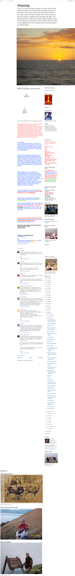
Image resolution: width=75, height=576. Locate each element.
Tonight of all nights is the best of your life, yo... (51, 354)
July (48, 415)
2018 (47, 295)
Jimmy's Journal (23, 334)
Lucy (21, 323)
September (49, 411)
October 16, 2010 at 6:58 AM (24, 306)
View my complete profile (50, 448)
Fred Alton (22, 296)
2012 (47, 308)
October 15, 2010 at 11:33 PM (24, 258)
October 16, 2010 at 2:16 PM (24, 352)
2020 (47, 290)
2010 (47, 312)
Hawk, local (49, 341)
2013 (47, 305)
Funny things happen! (51, 323)
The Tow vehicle (50, 400)
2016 (47, 299)
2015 (47, 301)
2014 (47, 303)
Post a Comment (20, 355)
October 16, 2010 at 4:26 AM (24, 294)
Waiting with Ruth (50, 387)
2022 (47, 286)
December (49, 313)
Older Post (41, 357)
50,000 (48, 377)
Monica (21, 273)
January (49, 428)
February (49, 426)
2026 (47, 278)
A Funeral (49, 375)
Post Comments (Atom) (28, 360)
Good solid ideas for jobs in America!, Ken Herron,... (52, 349)
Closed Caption (50, 345)
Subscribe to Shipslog (49, 90)
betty (21, 250)
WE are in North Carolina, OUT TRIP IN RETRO (51, 397)
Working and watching (51, 385)
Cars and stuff (50, 337)
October (49, 318)
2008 (47, 433)
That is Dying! (50, 379)
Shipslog (23, 5)
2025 (47, 280)
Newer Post (19, 357)
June (48, 417)
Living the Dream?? (51, 339)
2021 (47, 288)
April (48, 422)
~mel (21, 261)
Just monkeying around (52, 343)
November (49, 316)
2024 (47, 282)
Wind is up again (50, 406)
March (48, 424)
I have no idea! (50, 325)
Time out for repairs (51, 393)
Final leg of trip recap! (51, 361)
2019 (47, 293)
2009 (47, 431)
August (48, 413)
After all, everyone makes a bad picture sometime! (51, 372)
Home (30, 357)
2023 (47, 284)
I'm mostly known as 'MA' (25, 285)
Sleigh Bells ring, (50, 331)
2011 (47, 310)
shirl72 (21, 309)
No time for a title (50, 408)
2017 (47, 297)
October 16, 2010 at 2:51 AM (24, 283)
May (48, 419)
